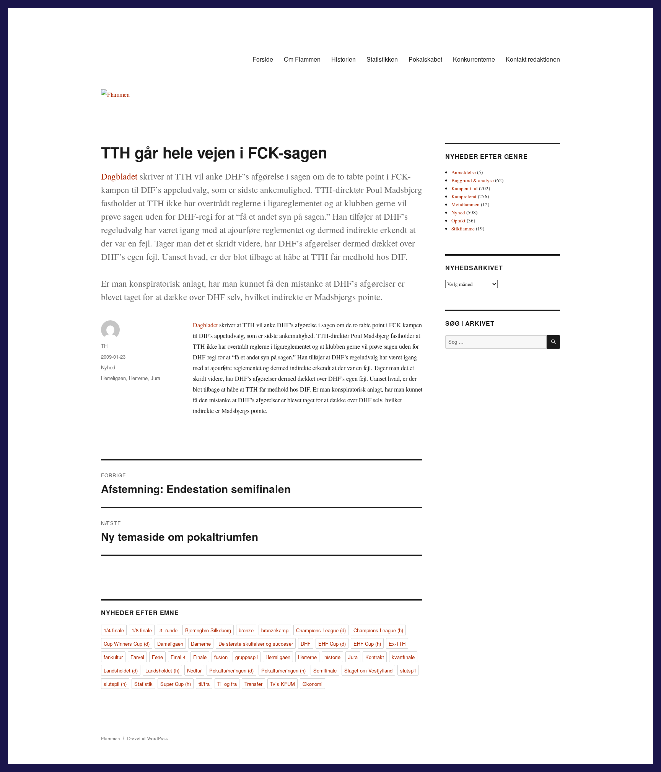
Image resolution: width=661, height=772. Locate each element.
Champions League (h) (378, 630)
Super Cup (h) (175, 683)
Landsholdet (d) (121, 670)
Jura (155, 378)
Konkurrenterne (474, 59)
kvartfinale (403, 657)
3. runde (168, 630)
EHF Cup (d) (332, 643)
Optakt (458, 220)
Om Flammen (302, 59)
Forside (262, 59)
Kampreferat (464, 196)
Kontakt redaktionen (533, 59)
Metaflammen (465, 204)
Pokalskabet (425, 59)
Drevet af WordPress (147, 738)
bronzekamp (274, 630)
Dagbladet (119, 176)
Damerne (201, 643)
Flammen (110, 738)
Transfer (253, 683)
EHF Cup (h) (367, 643)
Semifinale (325, 670)
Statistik (143, 683)
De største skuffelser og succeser (255, 643)
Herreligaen (113, 378)
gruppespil (246, 657)
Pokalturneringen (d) (231, 670)
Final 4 (178, 657)
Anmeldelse (463, 172)
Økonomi (312, 683)
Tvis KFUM (282, 683)
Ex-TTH (397, 643)
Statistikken (382, 59)
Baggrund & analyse (472, 180)
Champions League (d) (321, 630)
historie (332, 657)
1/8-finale (142, 630)
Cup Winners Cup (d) (127, 643)
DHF (306, 643)
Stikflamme (463, 228)
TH (104, 345)
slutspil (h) (115, 683)
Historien (343, 59)
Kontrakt (374, 657)
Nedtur (194, 670)
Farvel (137, 657)
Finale (200, 657)
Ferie (157, 657)
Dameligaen (170, 643)
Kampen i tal (464, 188)
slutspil (408, 670)
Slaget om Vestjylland (368, 670)
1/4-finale (114, 630)
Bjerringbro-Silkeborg (208, 630)
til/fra (204, 683)
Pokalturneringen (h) (283, 670)
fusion (221, 657)
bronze (246, 630)
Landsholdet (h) (162, 670)
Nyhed (108, 367)
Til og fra (227, 683)
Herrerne (138, 378)
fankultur (113, 657)
